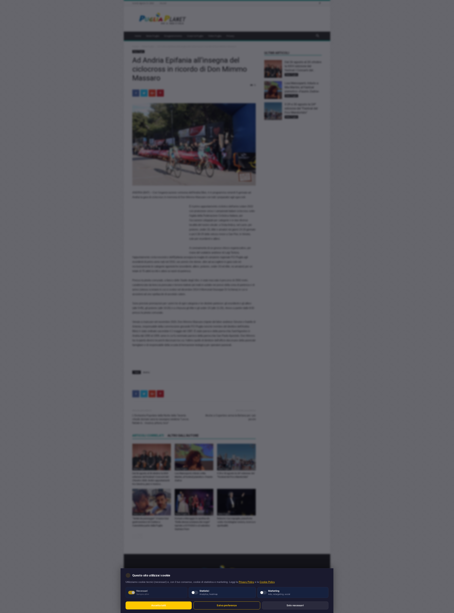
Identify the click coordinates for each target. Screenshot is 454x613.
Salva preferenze (227, 605)
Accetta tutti (158, 605)
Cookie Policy (267, 582)
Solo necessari (295, 605)
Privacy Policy (246, 582)
